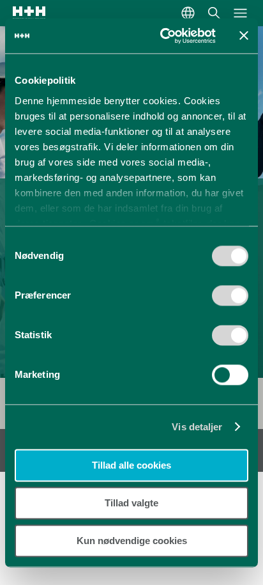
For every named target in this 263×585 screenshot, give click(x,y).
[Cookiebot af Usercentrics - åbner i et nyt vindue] (163, 35)
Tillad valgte (131, 502)
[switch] (230, 300)
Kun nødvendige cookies (132, 540)
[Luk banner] (243, 35)
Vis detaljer (197, 426)
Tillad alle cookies (131, 465)
